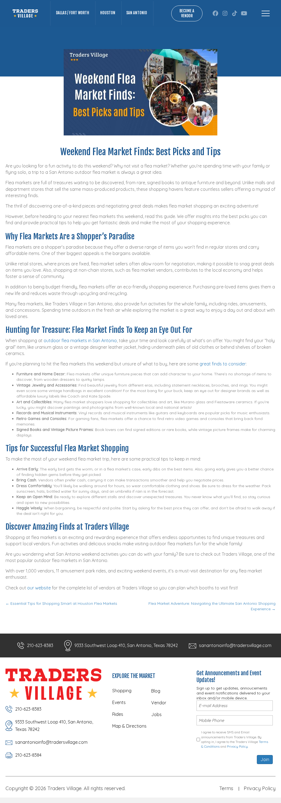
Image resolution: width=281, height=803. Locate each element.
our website (39, 588)
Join (264, 759)
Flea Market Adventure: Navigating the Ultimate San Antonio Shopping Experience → (212, 606)
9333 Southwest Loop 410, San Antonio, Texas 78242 (126, 645)
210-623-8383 (40, 645)
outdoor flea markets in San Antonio (80, 340)
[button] (215, 13)
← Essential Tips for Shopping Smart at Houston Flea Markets (61, 603)
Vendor (158, 702)
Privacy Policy (237, 746)
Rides (117, 714)
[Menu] (265, 13)
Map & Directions (129, 726)
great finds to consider (222, 364)
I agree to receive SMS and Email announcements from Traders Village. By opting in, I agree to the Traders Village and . (234, 739)
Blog (155, 691)
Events (119, 702)
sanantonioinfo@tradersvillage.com (235, 645)
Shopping (121, 690)
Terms (226, 788)
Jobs (156, 714)
